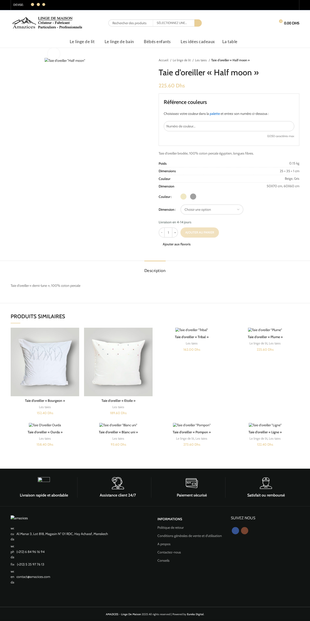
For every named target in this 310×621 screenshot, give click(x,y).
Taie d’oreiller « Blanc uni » (118, 432)
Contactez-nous (169, 552)
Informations (169, 519)
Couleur (164, 196)
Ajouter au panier (199, 232)
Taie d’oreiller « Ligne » (265, 432)
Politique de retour (170, 527)
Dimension (166, 209)
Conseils (163, 560)
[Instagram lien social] (293, 5)
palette (215, 113)
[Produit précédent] (287, 60)
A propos (163, 544)
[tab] (155, 268)
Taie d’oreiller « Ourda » (45, 432)
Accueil (164, 60)
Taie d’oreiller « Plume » (265, 337)
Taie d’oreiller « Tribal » (192, 337)
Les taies (201, 60)
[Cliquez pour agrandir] (54, 54)
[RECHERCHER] (198, 23)
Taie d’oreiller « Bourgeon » (45, 400)
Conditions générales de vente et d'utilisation (189, 536)
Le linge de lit (182, 60)
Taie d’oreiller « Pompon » (192, 432)
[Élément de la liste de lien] (82, 534)
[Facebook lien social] (287, 5)
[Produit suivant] (296, 60)
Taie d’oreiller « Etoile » (118, 400)
